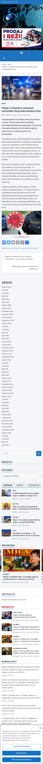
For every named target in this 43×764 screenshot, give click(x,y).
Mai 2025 (5, 333)
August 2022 (6, 433)
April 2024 (5, 372)
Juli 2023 (5, 399)
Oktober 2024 (7, 354)
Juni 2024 (5, 366)
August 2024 (6, 360)
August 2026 (6, 287)
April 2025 (5, 336)
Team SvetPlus (25, 115)
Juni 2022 (5, 439)
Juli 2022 (5, 436)
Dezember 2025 (7, 311)
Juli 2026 (5, 290)
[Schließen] (40, 727)
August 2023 (6, 396)
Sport (20, 612)
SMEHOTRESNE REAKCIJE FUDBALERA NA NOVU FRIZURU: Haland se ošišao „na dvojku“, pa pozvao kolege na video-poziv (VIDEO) (21, 669)
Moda (15, 612)
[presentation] (36, 546)
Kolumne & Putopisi (20, 648)
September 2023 (8, 393)
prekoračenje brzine (32, 248)
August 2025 (6, 323)
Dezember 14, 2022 (10, 115)
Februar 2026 (6, 305)
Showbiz (6, 574)
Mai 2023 (5, 405)
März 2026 (5, 302)
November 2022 (7, 424)
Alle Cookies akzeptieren (21, 759)
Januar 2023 (6, 418)
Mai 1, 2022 (18, 512)
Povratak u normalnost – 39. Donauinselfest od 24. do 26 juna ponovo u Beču (26, 535)
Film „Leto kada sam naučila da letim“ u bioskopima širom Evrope (26, 508)
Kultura (15, 504)
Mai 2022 (5, 442)
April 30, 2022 (19, 499)
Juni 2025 (5, 329)
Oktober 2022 (7, 427)
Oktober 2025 (7, 317)
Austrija (8, 248)
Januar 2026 (6, 308)
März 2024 (5, 375)
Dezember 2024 (7, 348)
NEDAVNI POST (8, 607)
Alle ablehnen (21, 753)
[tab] (8, 485)
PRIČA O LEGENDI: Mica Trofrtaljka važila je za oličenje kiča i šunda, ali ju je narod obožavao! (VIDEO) (20, 579)
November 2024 (7, 351)
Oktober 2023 (7, 390)
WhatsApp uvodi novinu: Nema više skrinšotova (25, 268)
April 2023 (5, 408)
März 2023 (5, 412)
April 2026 (5, 299)
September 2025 (8, 320)
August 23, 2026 (20, 656)
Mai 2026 (5, 296)
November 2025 (7, 314)
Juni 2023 (5, 402)
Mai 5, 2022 (18, 539)
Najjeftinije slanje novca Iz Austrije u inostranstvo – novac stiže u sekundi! (19, 258)
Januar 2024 (6, 381)
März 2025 (5, 339)
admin (28, 499)
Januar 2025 (6, 345)
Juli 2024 (5, 363)
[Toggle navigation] (21, 52)
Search (38, 453)
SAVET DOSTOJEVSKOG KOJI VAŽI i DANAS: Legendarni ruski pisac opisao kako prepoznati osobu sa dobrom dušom (21, 708)
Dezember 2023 (7, 384)
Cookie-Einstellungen (21, 746)
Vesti (4, 103)
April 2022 (5, 445)
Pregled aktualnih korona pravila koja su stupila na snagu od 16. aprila (26, 495)
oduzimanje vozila (18, 248)
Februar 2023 (6, 415)
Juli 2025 (5, 326)
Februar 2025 (6, 342)
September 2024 (8, 357)
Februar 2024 (6, 378)
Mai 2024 (5, 369)
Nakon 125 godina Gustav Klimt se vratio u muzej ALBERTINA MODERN (26, 522)
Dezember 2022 (7, 421)
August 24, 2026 (10, 582)
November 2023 (7, 387)
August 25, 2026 (20, 620)
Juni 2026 (5, 293)
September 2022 (8, 430)
